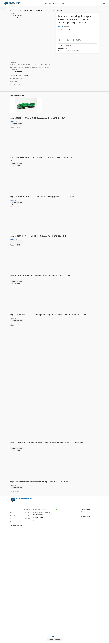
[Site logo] (13, 3)
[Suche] (97, 3)
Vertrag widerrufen (54, 639)
